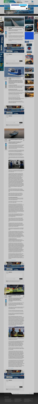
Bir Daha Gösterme (13, 8)
